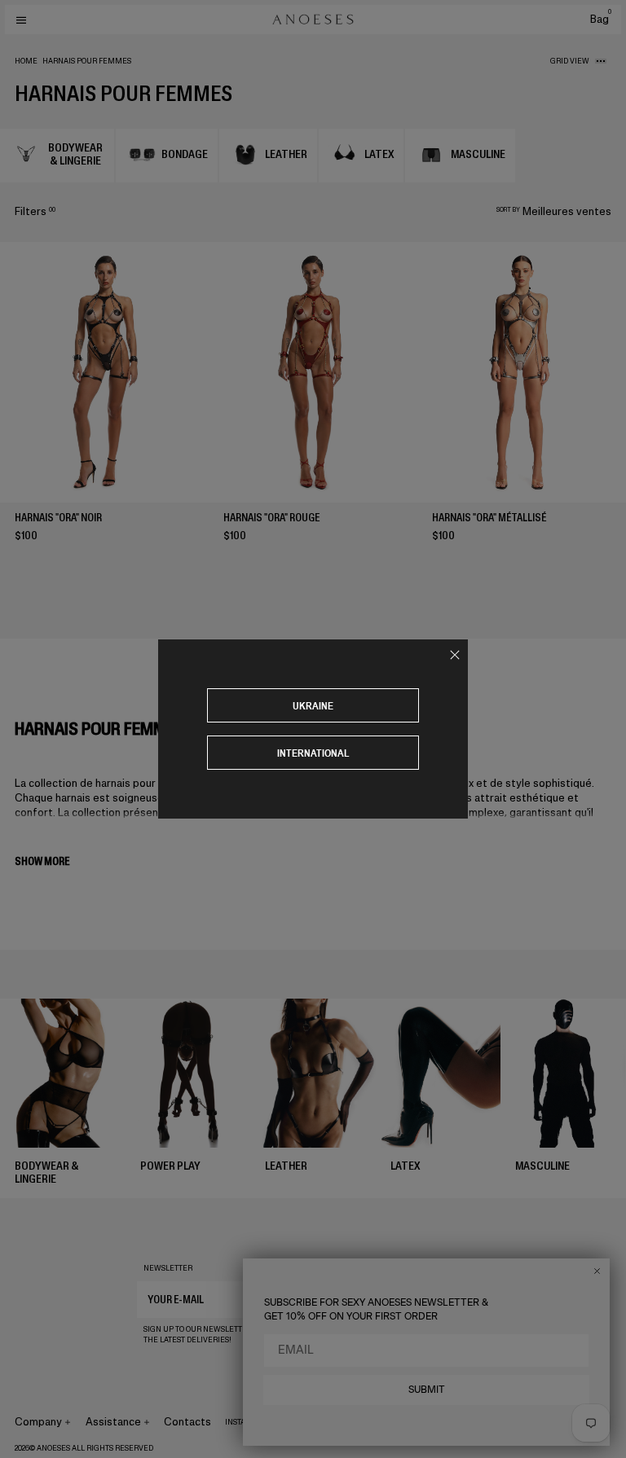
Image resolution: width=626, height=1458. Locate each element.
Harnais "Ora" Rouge (271, 518)
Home (26, 61)
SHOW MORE (42, 861)
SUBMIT (426, 1389)
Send (468, 1299)
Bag (600, 19)
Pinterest (313, 1422)
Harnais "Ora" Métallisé (489, 518)
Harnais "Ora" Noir (58, 518)
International (313, 753)
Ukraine (313, 706)
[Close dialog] (597, 1271)
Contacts (187, 1422)
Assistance (113, 1422)
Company (38, 1422)
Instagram (246, 1422)
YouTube (359, 1422)
